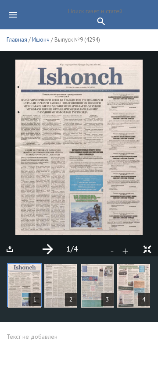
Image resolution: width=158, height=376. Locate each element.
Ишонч (41, 39)
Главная (17, 39)
